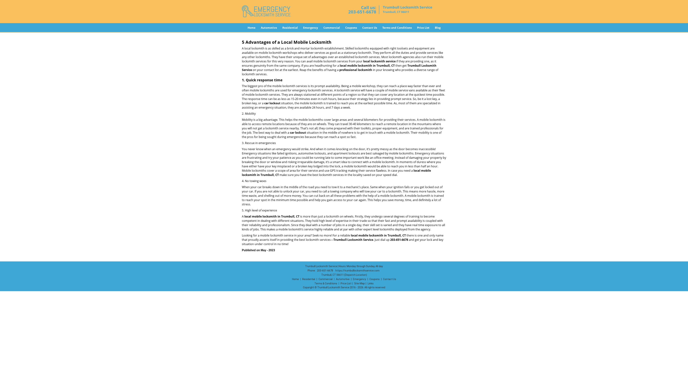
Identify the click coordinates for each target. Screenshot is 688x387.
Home (251, 27)
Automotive (269, 27)
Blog (438, 27)
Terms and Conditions (397, 27)
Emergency (310, 27)
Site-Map (359, 283)
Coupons (351, 27)
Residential (290, 27)
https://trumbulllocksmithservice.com (357, 270)
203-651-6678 (362, 12)
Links (371, 283)
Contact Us (369, 27)
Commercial (331, 27)
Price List (423, 27)
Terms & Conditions (325, 283)
